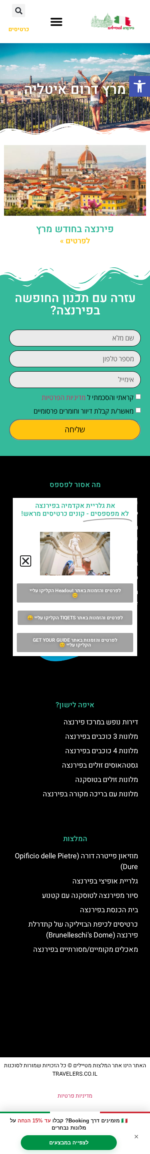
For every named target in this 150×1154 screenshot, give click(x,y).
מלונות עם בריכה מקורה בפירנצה (90, 794)
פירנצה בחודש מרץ (75, 229)
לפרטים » (75, 241)
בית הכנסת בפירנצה (109, 910)
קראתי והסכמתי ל (88, 397)
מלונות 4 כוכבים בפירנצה (101, 751)
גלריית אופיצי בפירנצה (105, 881)
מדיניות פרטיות (75, 1096)
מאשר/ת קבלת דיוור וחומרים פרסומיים (84, 411)
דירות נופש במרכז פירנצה (101, 722)
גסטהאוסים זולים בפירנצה (100, 765)
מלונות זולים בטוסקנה (106, 779)
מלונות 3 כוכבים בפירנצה (101, 736)
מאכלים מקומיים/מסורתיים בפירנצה (85, 949)
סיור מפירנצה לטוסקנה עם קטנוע (90, 895)
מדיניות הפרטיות (64, 397)
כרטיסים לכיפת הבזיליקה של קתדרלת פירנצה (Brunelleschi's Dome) (83, 930)
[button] (139, 86)
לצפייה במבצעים (68, 1143)
